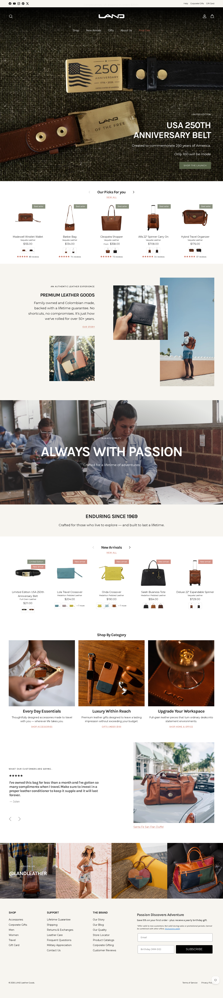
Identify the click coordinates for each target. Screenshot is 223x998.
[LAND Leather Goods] (111, 16)
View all (111, 197)
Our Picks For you (111, 192)
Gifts (111, 30)
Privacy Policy (207, 982)
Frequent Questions (59, 940)
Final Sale (144, 30)
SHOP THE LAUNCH (195, 165)
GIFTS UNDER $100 (111, 727)
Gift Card (210, 3)
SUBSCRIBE (194, 949)
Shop (76, 30)
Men (11, 929)
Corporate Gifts (197, 3)
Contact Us (53, 950)
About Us (126, 30)
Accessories (16, 919)
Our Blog (98, 924)
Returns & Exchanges (60, 929)
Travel (12, 940)
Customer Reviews (104, 950)
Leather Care (55, 935)
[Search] (11, 16)
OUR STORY (88, 327)
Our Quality (100, 929)
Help (186, 3)
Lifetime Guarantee (59, 919)
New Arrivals (93, 30)
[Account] (204, 16)
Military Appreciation (59, 945)
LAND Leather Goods (24, 982)
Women (14, 935)
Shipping (52, 924)
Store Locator (101, 935)
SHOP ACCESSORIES (41, 727)
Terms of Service (189, 982)
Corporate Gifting (103, 945)
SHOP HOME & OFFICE (181, 727)
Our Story (99, 919)
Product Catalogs (103, 940)
